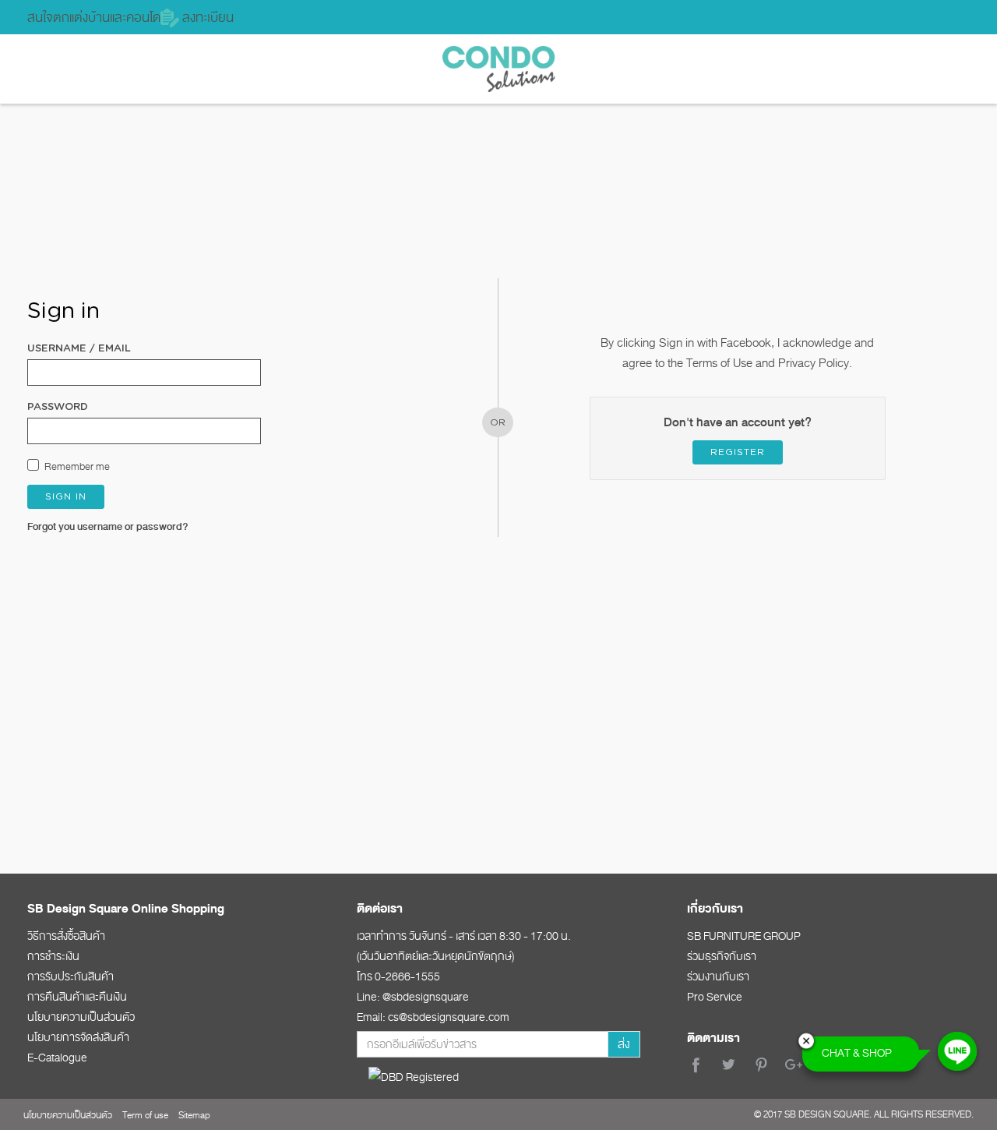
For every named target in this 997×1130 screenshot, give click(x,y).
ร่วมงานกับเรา (718, 976)
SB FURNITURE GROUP (744, 936)
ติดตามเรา (713, 1038)
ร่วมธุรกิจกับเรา (721, 956)
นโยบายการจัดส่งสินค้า (78, 1037)
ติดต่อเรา (380, 909)
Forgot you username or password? (107, 526)
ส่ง (624, 1044)
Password (57, 407)
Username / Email (79, 349)
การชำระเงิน (53, 956)
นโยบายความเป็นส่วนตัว (81, 1017)
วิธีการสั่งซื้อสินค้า (66, 936)
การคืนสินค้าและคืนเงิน (77, 996)
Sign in (65, 496)
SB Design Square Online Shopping (125, 909)
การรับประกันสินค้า (70, 976)
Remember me (77, 466)
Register (737, 452)
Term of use (145, 1115)
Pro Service (714, 996)
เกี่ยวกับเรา (715, 909)
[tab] (169, 907)
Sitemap (194, 1115)
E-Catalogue (57, 1057)
